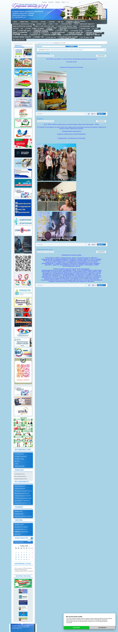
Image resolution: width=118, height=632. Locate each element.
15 (26, 555)
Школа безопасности (20, 486)
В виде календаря (32, 538)
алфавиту (80, 49)
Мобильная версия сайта (21, 478)
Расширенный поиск (20, 474)
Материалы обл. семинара (21, 527)
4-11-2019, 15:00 (49, 55)
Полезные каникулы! (43, 53)
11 (16, 555)
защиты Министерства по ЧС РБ (23, 503)
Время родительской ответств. (22, 493)
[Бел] (63, 2)
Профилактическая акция (45, 249)
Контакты (51, 2)
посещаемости (65, 49)
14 (24, 555)
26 (18, 559)
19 (18, 557)
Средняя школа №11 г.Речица (30, 6)
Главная (44, 2)
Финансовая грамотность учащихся (23, 516)
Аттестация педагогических (21, 531)
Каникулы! (40, 118)
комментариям (73, 49)
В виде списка (29, 540)
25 (16, 559)
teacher (43, 55)
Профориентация (19, 513)
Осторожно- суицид (19, 458)
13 (21, 555)
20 (21, 557)
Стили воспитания (19, 454)
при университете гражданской (22, 500)
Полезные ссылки (19, 524)
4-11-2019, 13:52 (49, 251)
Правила (57, 2)
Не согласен (102, 627)
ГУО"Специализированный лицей (23, 498)
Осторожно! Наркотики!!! (21, 456)
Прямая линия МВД (19, 466)
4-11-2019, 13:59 (49, 121)
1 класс (16, 463)
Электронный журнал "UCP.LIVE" (23, 495)
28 (24, 559)
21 (24, 557)
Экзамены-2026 (18, 511)
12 (18, 555)
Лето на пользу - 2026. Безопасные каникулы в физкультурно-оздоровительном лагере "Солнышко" (24, 570)
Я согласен (76, 627)
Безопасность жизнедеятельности (23, 491)
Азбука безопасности (20, 488)
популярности (57, 49)
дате (52, 49)
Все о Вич (17, 461)
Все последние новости (20, 476)
